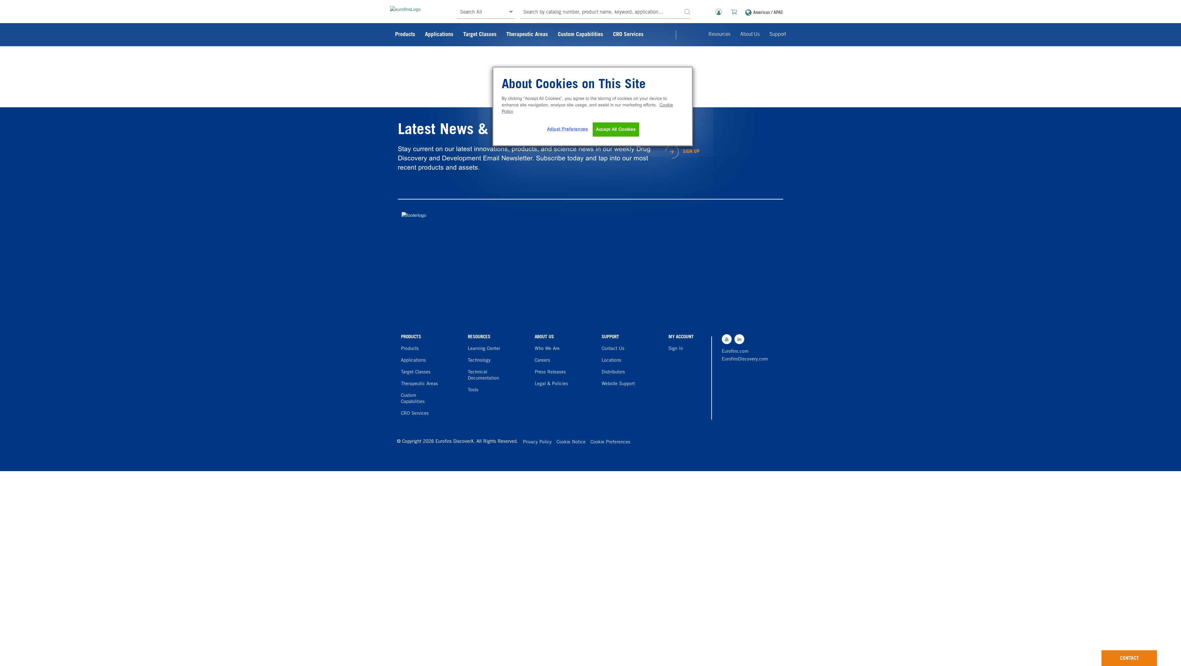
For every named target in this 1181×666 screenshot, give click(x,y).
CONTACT (1129, 658)
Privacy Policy (537, 442)
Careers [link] (542, 360)
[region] (592, 106)
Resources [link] (719, 34)
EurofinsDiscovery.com (743, 359)
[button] (687, 11)
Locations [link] (611, 360)
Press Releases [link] (550, 372)
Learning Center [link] (484, 349)
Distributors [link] (613, 372)
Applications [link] (439, 35)
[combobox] (605, 12)
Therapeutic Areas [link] (527, 35)
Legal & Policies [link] (551, 384)
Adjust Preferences (567, 128)
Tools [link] (473, 390)
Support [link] (778, 34)
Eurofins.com (735, 351)
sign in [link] (675, 349)
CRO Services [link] (628, 35)
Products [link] (405, 35)
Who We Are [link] (547, 349)
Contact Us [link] (613, 349)
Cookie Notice (571, 442)
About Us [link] (750, 34)
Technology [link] (479, 360)
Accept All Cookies (616, 129)
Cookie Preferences (610, 442)
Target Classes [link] (480, 35)
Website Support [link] (618, 384)
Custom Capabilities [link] (580, 35)
